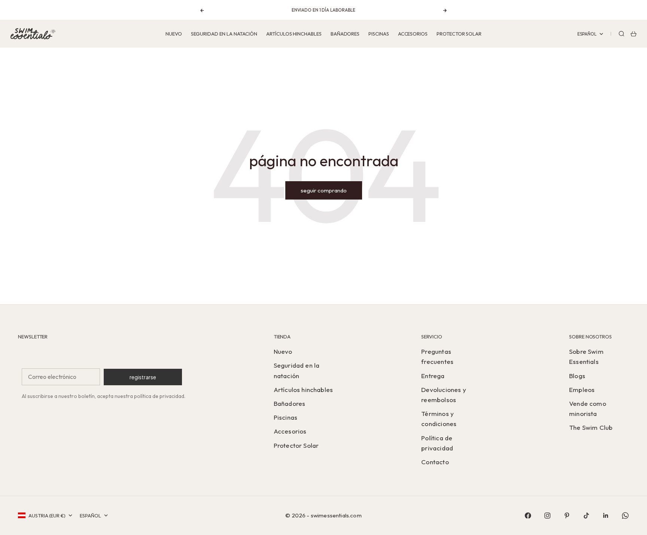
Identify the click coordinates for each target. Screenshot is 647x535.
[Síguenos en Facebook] (528, 515)
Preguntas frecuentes (437, 356)
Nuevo (173, 34)
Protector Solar (459, 34)
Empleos (582, 389)
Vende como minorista (587, 408)
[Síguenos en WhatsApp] (625, 515)
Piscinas (378, 34)
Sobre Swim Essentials (586, 356)
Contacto (435, 462)
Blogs (577, 376)
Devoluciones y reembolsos (443, 395)
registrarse (143, 377)
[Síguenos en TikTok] (586, 515)
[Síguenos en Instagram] (547, 515)
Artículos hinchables (294, 34)
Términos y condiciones (438, 419)
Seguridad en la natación (224, 34)
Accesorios (413, 34)
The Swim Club (591, 427)
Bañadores (345, 34)
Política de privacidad (437, 443)
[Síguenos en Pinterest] (567, 515)
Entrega (432, 376)
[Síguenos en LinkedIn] (606, 515)
